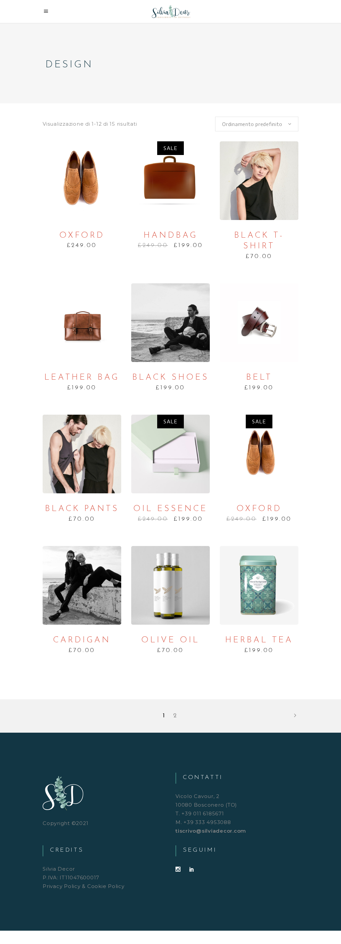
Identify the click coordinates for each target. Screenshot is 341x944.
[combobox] (256, 124)
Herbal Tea (259, 640)
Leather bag (81, 377)
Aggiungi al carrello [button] (82, 181)
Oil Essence (170, 509)
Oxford (82, 235)
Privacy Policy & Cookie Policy (84, 886)
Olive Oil (170, 640)
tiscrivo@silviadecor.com (210, 831)
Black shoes (170, 377)
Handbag (170, 235)
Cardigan (82, 640)
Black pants (82, 509)
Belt (259, 377)
